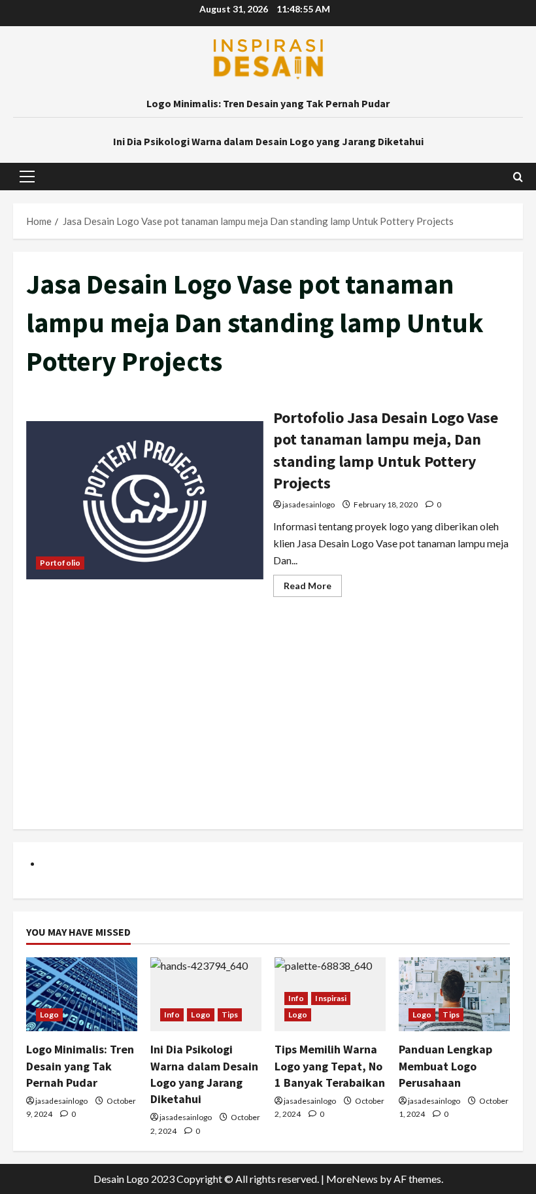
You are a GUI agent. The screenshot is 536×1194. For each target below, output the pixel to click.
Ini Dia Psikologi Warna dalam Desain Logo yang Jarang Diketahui (268, 141)
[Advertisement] (268, 724)
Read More (313, 588)
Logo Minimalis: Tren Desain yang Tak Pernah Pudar (268, 103)
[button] (27, 176)
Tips (230, 1014)
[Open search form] (518, 177)
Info (172, 1014)
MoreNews (352, 1178)
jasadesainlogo (308, 504)
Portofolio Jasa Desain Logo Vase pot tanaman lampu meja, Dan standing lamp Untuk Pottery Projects (144, 500)
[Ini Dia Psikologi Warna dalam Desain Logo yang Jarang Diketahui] (205, 994)
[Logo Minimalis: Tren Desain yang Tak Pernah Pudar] (81, 994)
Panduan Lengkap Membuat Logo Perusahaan (445, 1065)
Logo (49, 1014)
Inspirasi (330, 998)
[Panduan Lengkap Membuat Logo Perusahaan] (454, 994)
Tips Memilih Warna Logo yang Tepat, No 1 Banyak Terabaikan (330, 1065)
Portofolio (60, 563)
